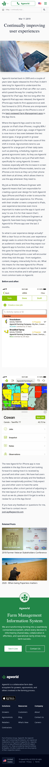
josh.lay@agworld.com (12, 511)
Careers (38, 722)
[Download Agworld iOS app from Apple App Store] (9, 698)
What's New (23, 722)
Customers (22, 712)
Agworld (25, 3)
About (37, 712)
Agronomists (7, 717)
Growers (5, 712)
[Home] (3, 9)
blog (7, 10)
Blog (20, 717)
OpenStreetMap (30, 746)
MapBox (6, 748)
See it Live (13, 648)
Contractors (7, 727)
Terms (37, 762)
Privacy (29, 762)
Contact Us (35, 648)
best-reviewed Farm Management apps (24, 113)
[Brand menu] (5, 4)
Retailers (5, 722)
